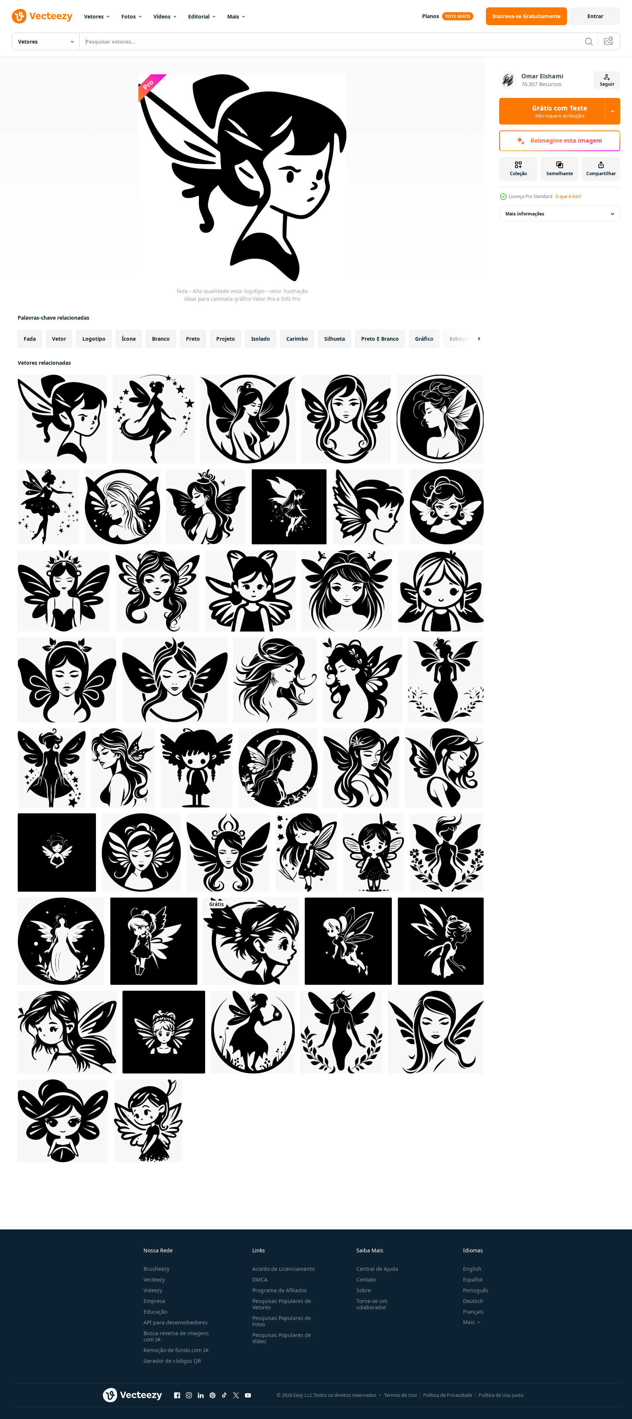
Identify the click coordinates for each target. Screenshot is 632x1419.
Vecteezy (154, 1279)
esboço (459, 338)
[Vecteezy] (42, 16)
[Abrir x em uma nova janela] (236, 1395)
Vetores (94, 16)
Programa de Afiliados (279, 1290)
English (472, 1268)
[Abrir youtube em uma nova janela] (248, 1395)
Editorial (199, 16)
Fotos (128, 16)
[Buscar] (588, 41)
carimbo (297, 338)
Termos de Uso (400, 1395)
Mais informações (524, 214)
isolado (260, 338)
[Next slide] (472, 339)
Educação (155, 1311)
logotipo (94, 338)
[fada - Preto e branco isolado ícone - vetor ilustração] (67, 679)
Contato (366, 1279)
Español (473, 1279)
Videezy (153, 1290)
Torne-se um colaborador (371, 1304)
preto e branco (380, 338)
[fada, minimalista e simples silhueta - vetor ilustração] (123, 767)
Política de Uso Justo (501, 1395)
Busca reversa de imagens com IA (176, 1336)
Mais (233, 16)
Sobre (363, 1290)
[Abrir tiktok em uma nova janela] (224, 1395)
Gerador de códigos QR (172, 1360)
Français (473, 1311)
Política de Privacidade (447, 1395)
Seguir (607, 84)
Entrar (595, 16)
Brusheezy (156, 1268)
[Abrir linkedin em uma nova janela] (201, 1395)
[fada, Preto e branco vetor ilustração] (447, 506)
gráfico (424, 338)
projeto (225, 338)
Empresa (154, 1300)
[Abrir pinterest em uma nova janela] (212, 1395)
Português (475, 1290)
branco (161, 338)
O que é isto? (568, 196)
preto (193, 338)
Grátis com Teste (559, 111)
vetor (59, 338)
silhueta (334, 338)
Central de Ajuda (377, 1268)
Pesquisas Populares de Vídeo (281, 1338)
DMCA (259, 1279)
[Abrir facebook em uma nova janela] (177, 1395)
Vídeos (161, 16)
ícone (129, 338)
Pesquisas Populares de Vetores (281, 1304)
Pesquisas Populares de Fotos (281, 1321)
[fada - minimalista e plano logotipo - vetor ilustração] (175, 679)
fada (30, 338)
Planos (430, 16)
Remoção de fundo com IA (176, 1350)
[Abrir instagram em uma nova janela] (189, 1395)
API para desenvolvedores (176, 1322)
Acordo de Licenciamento (283, 1268)
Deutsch (473, 1300)
